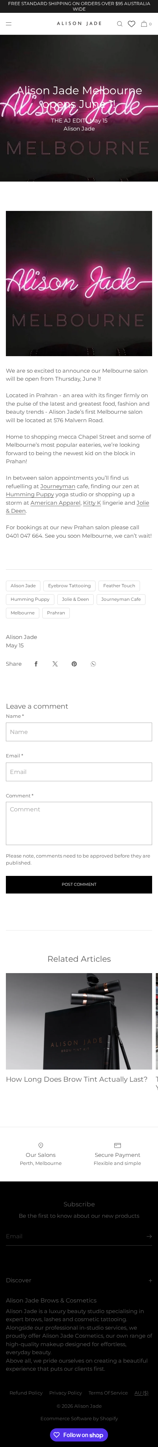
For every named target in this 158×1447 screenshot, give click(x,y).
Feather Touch (119, 585)
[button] (120, 23)
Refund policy (26, 1393)
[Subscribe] (143, 1236)
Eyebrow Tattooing (69, 585)
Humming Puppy (30, 494)
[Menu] (15, 23)
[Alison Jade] (79, 24)
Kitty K (92, 502)
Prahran (56, 612)
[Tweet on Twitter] (55, 664)
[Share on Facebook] (36, 664)
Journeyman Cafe (121, 599)
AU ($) (141, 1393)
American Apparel (55, 502)
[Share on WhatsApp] (93, 664)
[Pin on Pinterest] (74, 664)
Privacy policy (65, 1393)
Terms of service (108, 1393)
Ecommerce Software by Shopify (79, 1418)
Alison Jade (23, 585)
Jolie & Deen (75, 599)
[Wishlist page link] (131, 24)
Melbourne (23, 612)
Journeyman (57, 486)
